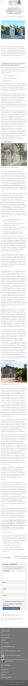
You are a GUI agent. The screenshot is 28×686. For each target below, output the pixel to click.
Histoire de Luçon (14, 7)
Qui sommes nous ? (5, 635)
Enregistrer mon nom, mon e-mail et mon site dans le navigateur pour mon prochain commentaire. (13, 603)
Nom (4, 582)
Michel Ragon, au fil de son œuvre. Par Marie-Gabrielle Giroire (15, 660)
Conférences (4, 672)
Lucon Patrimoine (20, 16)
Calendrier (3, 640)
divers (2, 674)
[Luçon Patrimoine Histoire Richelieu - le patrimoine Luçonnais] (15, 2)
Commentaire (6, 570)
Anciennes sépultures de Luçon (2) (13, 650)
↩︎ (8, 551)
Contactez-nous (4, 642)
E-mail (4, 588)
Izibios (16, 684)
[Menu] (2, 2)
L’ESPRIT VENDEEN (6, 557)
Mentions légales (5, 637)
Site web (5, 595)
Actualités (3, 669)
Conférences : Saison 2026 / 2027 (15, 618)
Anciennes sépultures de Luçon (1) (13, 655)
